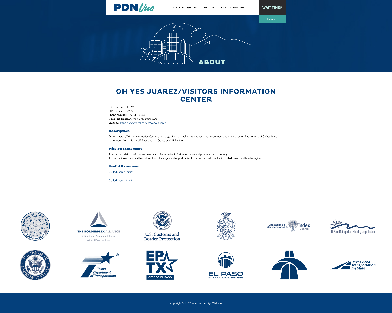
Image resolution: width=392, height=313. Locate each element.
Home (176, 7)
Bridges (186, 7)
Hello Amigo (204, 303)
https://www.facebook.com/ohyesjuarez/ (143, 122)
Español (271, 19)
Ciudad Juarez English (121, 171)
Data (215, 7)
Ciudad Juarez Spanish (121, 180)
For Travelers (202, 7)
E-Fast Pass (237, 7)
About (224, 7)
